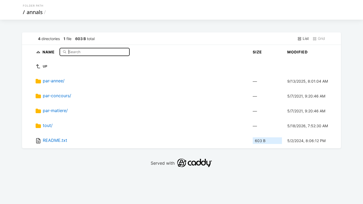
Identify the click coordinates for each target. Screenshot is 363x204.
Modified (297, 52)
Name (49, 51)
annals (35, 12)
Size (257, 52)
